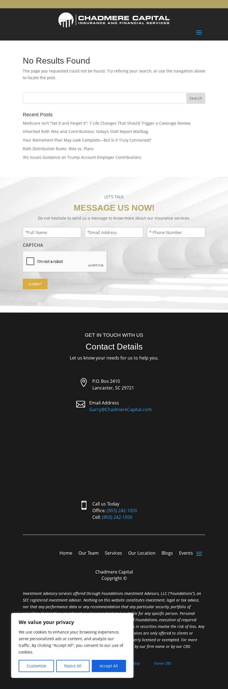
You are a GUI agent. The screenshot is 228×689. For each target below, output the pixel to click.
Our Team (88, 553)
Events (186, 553)
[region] (72, 645)
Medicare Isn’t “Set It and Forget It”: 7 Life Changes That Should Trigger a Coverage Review (106, 123)
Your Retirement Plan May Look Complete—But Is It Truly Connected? (87, 140)
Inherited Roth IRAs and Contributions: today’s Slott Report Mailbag (85, 131)
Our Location (141, 553)
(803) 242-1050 (122, 510)
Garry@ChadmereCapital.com (120, 409)
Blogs (167, 553)
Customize (36, 665)
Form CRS (162, 663)
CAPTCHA (33, 245)
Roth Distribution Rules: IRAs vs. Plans (58, 148)
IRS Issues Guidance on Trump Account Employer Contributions (82, 157)
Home (66, 553)
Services (113, 553)
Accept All (109, 665)
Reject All (72, 665)
